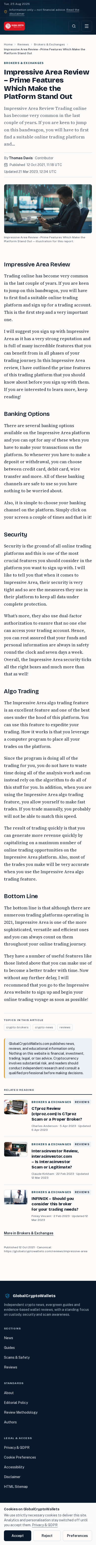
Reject (47, 1536)
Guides (9, 1348)
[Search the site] (73, 26)
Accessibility (14, 1467)
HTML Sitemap (16, 1487)
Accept (18, 1536)
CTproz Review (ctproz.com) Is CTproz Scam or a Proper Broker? (57, 1114)
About (9, 1393)
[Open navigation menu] (86, 26)
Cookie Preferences (20, 1457)
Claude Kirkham (43, 1174)
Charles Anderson (45, 1126)
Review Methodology (20, 1412)
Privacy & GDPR (17, 1448)
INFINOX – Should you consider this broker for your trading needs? (55, 1204)
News (8, 1338)
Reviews (23, 44)
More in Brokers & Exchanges (28, 1233)
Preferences (77, 1536)
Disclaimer (12, 1477)
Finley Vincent (41, 1216)
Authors (10, 1422)
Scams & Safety (17, 1357)
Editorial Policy (16, 1403)
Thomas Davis (21, 158)
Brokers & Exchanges (49, 44)
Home (8, 44)
